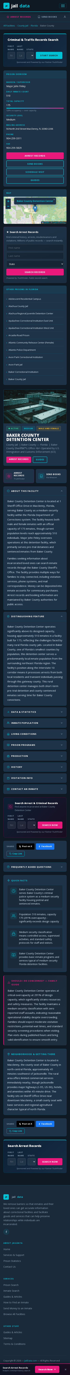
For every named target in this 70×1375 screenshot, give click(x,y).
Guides (40, 459)
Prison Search (11, 1285)
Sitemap (7, 1338)
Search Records (35, 272)
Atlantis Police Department (22, 349)
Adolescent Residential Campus (24, 298)
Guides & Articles (12, 1296)
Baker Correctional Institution (23, 371)
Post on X (27, 846)
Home (6, 1249)
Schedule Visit (35, 171)
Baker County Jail (17, 379)
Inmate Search (11, 1290)
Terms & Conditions (14, 1344)
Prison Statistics (12, 1261)
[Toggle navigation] (63, 5)
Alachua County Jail (18, 306)
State (30, 49)
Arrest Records (20, 16)
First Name (11, 48)
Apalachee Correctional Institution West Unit (31, 328)
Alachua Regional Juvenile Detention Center (30, 313)
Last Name (20, 48)
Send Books (49, 16)
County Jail (23, 25)
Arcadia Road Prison (18, 335)
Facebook (46, 846)
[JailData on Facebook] (6, 1232)
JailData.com (30, 1360)
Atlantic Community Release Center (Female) (31, 342)
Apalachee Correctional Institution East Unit (30, 320)
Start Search (49, 55)
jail (17, 6)
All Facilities (9, 25)
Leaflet (46, 222)
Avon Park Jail (15, 364)
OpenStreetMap (59, 222)
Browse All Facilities (14, 1314)
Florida (34, 25)
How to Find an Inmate (16, 1302)
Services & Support (13, 1255)
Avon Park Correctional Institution (25, 357)
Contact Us (9, 1266)
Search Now (50, 825)
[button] (35, 209)
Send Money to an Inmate (17, 1308)
